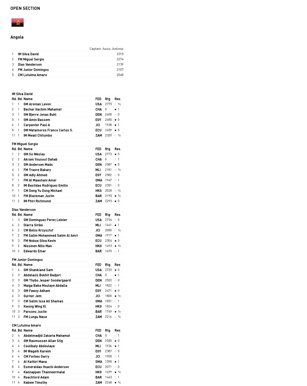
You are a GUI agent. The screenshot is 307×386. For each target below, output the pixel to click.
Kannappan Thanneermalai (44, 372)
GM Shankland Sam (38, 270)
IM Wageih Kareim (37, 351)
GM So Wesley (34, 154)
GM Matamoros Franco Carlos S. (48, 130)
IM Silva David (28, 54)
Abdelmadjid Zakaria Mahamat (47, 335)
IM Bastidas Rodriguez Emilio (46, 185)
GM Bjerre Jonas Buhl (40, 114)
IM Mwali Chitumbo (38, 135)
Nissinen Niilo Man (38, 246)
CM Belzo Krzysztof (38, 230)
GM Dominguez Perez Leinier (45, 220)
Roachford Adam (36, 377)
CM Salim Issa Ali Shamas (43, 301)
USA (98, 104)
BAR (98, 196)
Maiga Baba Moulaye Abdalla (45, 285)
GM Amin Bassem (37, 120)
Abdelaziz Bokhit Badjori (42, 275)
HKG (98, 190)
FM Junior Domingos (33, 70)
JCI (97, 125)
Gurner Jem (33, 296)
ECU (98, 130)
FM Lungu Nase (35, 317)
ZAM (98, 135)
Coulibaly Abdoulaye (39, 346)
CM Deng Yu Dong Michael (43, 190)
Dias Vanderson (30, 64)
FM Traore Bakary (37, 170)
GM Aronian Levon (37, 104)
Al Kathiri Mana (35, 361)
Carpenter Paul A (37, 125)
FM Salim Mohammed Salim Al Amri (51, 235)
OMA (98, 180)
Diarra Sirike (33, 225)
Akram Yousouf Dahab (40, 159)
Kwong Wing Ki (35, 306)
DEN (98, 114)
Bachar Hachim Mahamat (43, 109)
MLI (98, 170)
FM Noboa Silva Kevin (40, 241)
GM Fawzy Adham (37, 291)
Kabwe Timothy (35, 382)
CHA (98, 109)
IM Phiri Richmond (37, 201)
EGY (98, 120)
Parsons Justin (35, 311)
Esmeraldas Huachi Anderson (46, 367)
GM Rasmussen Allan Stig (43, 341)
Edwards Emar (35, 251)
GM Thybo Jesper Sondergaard (47, 280)
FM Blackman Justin (39, 196)
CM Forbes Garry (36, 356)
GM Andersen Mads (38, 164)
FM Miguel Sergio (31, 59)
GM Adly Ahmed (35, 175)
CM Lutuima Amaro (32, 75)
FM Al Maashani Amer (40, 180)
